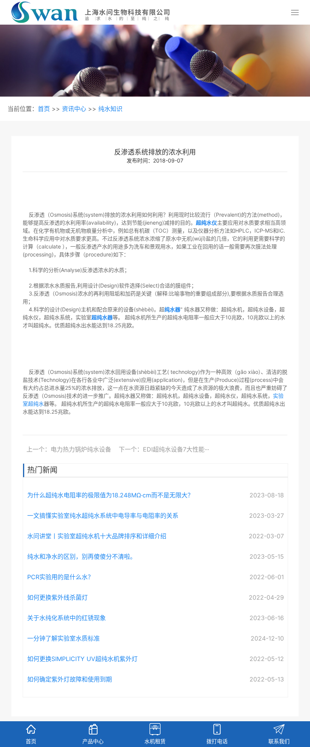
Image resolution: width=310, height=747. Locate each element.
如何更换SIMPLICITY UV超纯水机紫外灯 (82, 659)
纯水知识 (110, 109)
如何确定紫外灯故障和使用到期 (69, 679)
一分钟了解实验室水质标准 (63, 638)
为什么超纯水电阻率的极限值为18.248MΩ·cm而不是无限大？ (110, 495)
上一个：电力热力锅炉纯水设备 (68, 449)
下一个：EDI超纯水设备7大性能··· (164, 449)
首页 (44, 109)
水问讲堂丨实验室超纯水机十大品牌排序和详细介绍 (96, 536)
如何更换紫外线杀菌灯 (57, 597)
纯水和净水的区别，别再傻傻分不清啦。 (81, 556)
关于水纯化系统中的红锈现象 (66, 618)
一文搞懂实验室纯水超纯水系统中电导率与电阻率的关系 (102, 515)
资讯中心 (74, 109)
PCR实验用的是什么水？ (60, 577)
